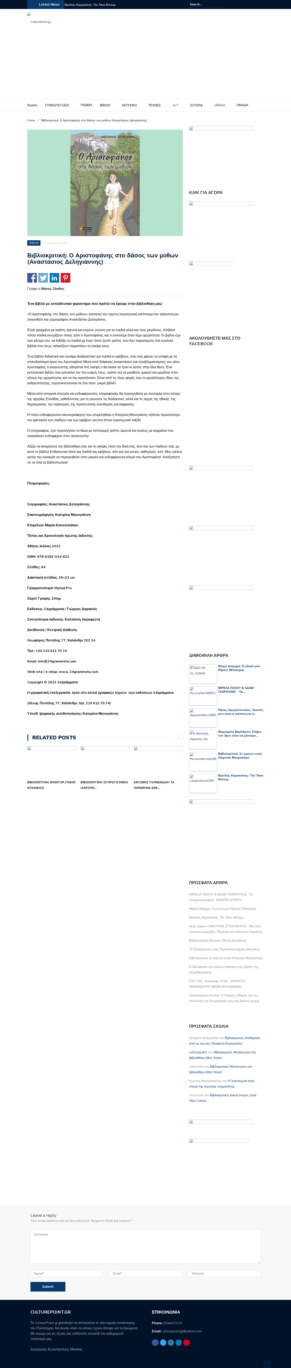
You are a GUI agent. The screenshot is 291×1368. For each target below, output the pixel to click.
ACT (175, 105)
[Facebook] (240, 4)
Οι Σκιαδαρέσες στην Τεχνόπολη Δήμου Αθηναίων (224, 949)
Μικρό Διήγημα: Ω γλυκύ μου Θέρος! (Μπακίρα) (222, 909)
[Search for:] (202, 4)
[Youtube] (261, 4)
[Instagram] (251, 4)
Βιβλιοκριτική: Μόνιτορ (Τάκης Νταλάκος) (218, 940)
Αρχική (32, 105)
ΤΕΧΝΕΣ (154, 105)
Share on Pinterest (65, 278)
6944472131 (173, 1323)
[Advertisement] (145, 67)
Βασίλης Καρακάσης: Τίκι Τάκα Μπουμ (90, 5)
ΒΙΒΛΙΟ (105, 105)
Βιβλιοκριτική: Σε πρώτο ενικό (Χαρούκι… (51, 785)
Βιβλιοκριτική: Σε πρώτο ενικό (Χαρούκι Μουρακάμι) (226, 958)
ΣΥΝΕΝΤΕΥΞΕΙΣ (57, 105)
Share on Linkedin (54, 278)
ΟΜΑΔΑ (242, 105)
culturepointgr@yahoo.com (182, 1331)
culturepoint (198, 1052)
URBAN (219, 105)
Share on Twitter (43, 278)
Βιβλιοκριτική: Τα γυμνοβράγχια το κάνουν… (155, 785)
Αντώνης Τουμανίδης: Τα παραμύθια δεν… (101, 785)
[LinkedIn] (256, 4)
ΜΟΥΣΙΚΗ (129, 105)
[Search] (224, 4)
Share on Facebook (32, 278)
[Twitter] (245, 4)
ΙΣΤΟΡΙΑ (196, 105)
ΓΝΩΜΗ (86, 105)
